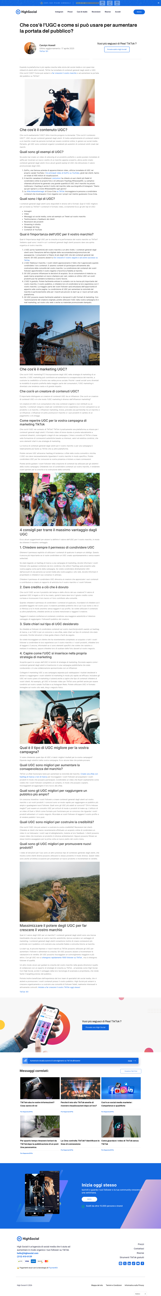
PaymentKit (53, 1268)
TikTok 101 (43, 51)
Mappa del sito (97, 1285)
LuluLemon (56, 178)
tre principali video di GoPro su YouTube (62, 173)
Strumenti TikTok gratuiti (132, 1257)
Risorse (108, 12)
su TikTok (61, 191)
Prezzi (70, 12)
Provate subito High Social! (117, 49)
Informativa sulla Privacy (134, 1285)
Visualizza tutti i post (131, 1071)
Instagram (59, 12)
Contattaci (139, 1248)
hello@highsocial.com (27, 1253)
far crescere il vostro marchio (64, 73)
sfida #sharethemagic (35, 191)
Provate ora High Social (95, 1027)
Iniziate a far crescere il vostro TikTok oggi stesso (59, 987)
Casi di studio (82, 12)
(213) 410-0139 (24, 1256)
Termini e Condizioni (114, 1285)
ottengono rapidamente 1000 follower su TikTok (62, 957)
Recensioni (96, 12)
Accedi (117, 12)
